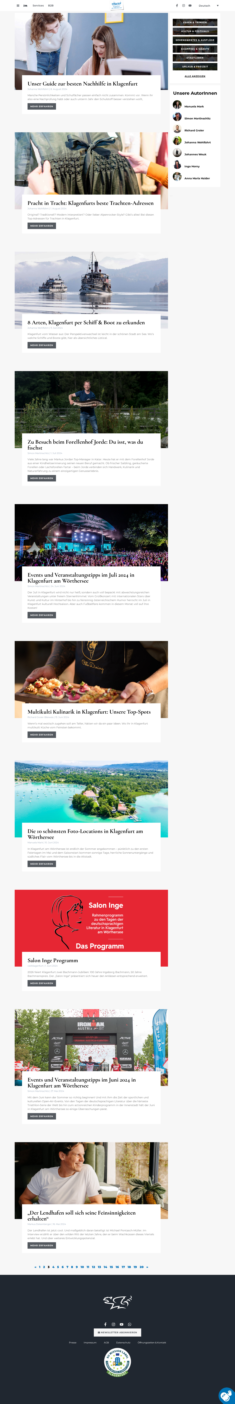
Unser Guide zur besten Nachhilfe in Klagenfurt (83, 83)
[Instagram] (183, 5)
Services (38, 5)
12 (93, 1267)
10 (82, 1267)
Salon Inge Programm (53, 960)
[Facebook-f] (177, 5)
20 (142, 1267)
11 (88, 1267)
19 (135, 1267)
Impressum (90, 1342)
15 (111, 1267)
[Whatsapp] (130, 1324)
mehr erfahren (41, 106)
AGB (106, 1342)
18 (129, 1267)
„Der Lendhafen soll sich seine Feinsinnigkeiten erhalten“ (82, 1215)
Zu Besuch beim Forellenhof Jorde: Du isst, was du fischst (85, 444)
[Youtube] (190, 5)
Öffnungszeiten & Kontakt (152, 1342)
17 (123, 1267)
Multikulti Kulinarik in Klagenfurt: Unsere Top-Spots (89, 711)
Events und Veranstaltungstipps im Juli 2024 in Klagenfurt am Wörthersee (81, 577)
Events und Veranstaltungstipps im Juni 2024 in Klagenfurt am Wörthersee (82, 1082)
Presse (72, 1342)
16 (117, 1267)
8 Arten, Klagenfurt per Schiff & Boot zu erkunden (86, 322)
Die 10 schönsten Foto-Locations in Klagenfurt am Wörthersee (85, 834)
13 (99, 1267)
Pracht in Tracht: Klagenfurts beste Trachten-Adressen (91, 203)
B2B (51, 5)
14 (105, 1267)
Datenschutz (123, 1342)
